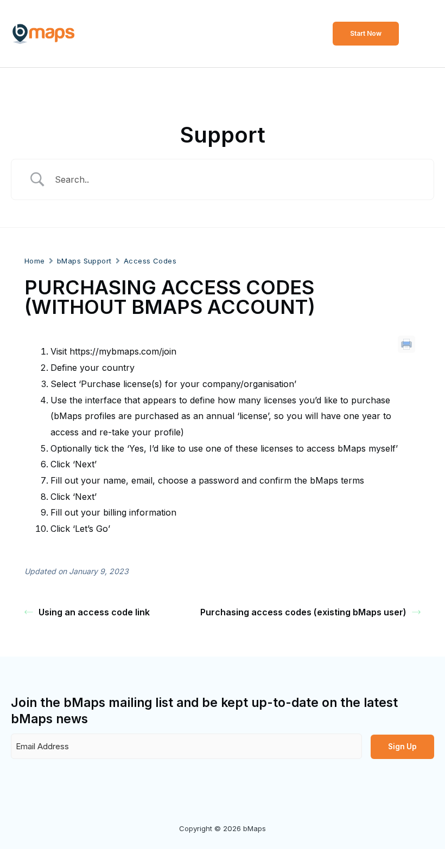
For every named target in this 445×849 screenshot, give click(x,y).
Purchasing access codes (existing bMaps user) (303, 612)
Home (34, 260)
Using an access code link (94, 612)
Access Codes (150, 260)
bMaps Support (84, 260)
